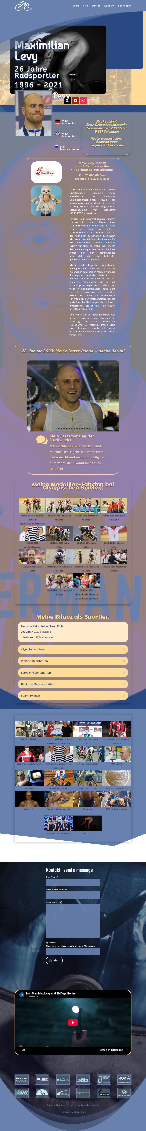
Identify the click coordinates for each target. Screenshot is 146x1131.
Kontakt (109, 6)
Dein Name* (52, 877)
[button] (31, 396)
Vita (85, 6)
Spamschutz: (52, 942)
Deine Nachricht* (54, 902)
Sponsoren (124, 6)
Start (76, 6)
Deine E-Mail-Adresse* (56, 889)
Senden (54, 960)
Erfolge (96, 6)
